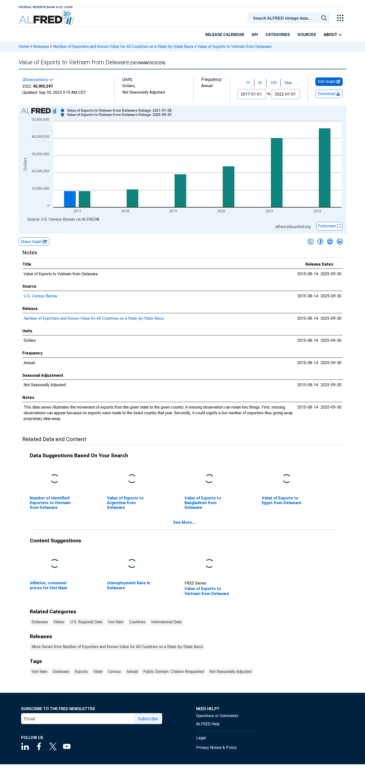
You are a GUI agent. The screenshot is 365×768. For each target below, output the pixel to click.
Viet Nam (116, 622)
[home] (47, 18)
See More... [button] (184, 522)
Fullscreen (327, 226)
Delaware (40, 622)
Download (327, 93)
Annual (132, 671)
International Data (166, 622)
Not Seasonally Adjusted (230, 671)
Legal (201, 737)
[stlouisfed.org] (46, 6)
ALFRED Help (208, 724)
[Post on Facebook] (320, 241)
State (98, 671)
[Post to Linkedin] (340, 241)
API (255, 34)
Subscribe (148, 718)
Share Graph (32, 241)
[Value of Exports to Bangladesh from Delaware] (209, 478)
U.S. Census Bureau (41, 296)
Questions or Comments (217, 715)
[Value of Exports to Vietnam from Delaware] (209, 563)
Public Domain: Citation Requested (173, 671)
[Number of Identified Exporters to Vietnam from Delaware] (54, 478)
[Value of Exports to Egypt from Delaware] (286, 478)
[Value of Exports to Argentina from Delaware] (132, 478)
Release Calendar (224, 34)
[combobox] (289, 18)
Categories (277, 34)
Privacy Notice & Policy (216, 747)
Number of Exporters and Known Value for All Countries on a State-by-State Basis (123, 46)
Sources (306, 34)
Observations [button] (35, 79)
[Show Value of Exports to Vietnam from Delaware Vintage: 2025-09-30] (119, 115)
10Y (273, 82)
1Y (248, 82)
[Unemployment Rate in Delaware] (132, 563)
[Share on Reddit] (330, 241)
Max (288, 82)
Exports (81, 671)
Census (114, 671)
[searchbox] (289, 18)
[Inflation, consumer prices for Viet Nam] (54, 563)
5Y (260, 82)
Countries (137, 622)
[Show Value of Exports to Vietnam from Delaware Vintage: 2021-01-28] (119, 110)
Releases (41, 46)
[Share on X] (311, 241)
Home (24, 46)
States (59, 622)
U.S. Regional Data (86, 622)
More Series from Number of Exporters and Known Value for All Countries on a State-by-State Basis (117, 646)
